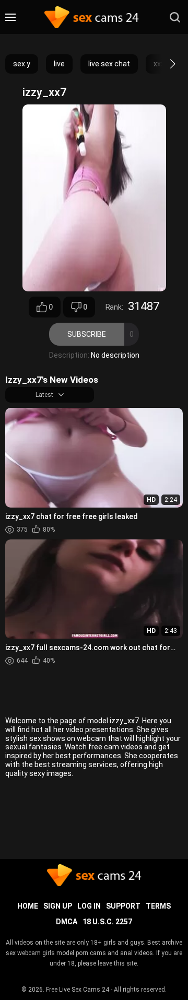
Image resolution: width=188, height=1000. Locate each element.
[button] (163, 63)
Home (27, 906)
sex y (21, 64)
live (59, 64)
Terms (158, 906)
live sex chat (109, 64)
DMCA (66, 921)
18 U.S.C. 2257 (107, 921)
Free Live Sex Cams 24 (77, 989)
